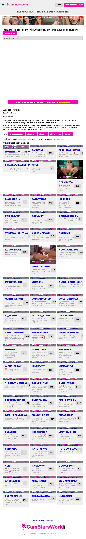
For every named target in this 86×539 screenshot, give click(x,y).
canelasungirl (68, 215)
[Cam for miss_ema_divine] (70, 146)
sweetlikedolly (68, 298)
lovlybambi (66, 315)
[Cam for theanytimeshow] (16, 379)
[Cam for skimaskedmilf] (70, 477)
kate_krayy (39, 448)
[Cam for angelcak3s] (16, 477)
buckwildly (12, 199)
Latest (52, 12)
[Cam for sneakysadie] (43, 329)
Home (19, 12)
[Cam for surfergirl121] (16, 492)
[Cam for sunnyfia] (16, 445)
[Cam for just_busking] (70, 428)
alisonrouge (13, 249)
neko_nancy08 (68, 249)
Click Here (7, 139)
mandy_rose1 (40, 415)
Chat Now (10, 33)
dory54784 (66, 182)
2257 (66, 533)
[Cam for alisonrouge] (16, 246)
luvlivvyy (38, 366)
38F (52, 419)
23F (24, 220)
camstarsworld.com (41, 533)
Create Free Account (74, 4)
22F (77, 203)
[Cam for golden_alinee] (43, 312)
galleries (21, 139)
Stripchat (60, 12)
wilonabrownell (70, 332)
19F (51, 286)
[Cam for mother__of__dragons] (16, 147)
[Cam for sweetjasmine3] (16, 329)
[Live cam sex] (17, 4)
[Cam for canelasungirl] (70, 212)
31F (52, 236)
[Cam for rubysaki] (16, 428)
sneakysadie (40, 332)
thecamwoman (41, 496)
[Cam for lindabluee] (70, 492)
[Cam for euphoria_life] (16, 278)
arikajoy (38, 215)
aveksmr (64, 232)
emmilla (10, 349)
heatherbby (39, 432)
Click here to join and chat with (43, 102)
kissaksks (38, 465)
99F (77, 236)
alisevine (37, 149)
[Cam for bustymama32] (43, 229)
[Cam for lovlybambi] (70, 312)
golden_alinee (41, 315)
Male (46, 12)
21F (26, 302)
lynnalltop (39, 349)
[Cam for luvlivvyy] (43, 362)
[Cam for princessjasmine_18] (16, 161)
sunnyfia (11, 448)
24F (77, 186)
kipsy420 (64, 199)
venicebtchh (67, 465)
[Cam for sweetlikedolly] (70, 295)
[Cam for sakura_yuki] (43, 379)
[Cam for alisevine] (43, 146)
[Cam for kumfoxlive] (70, 362)
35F (51, 387)
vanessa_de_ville (16, 232)
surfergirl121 (13, 496)
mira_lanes (39, 480)
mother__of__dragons (20, 151)
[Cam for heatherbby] (43, 428)
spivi (35, 165)
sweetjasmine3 (14, 332)
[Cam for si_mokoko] (16, 312)
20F (50, 153)
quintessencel (14, 298)
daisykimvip (12, 215)
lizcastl (37, 281)
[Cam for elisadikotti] (70, 411)
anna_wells (67, 383)
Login (59, 4)
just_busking (68, 432)
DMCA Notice (56, 533)
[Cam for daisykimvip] (16, 212)
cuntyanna (39, 400)
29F (24, 500)
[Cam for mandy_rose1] (43, 411)
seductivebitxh (15, 400)
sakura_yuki (40, 383)
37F (50, 203)
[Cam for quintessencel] (16, 295)
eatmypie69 (39, 199)
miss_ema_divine (69, 149)
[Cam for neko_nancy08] (70, 246)
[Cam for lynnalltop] (43, 345)
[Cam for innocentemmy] (43, 254)
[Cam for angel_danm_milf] (70, 278)
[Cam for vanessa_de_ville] (16, 229)
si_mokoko (12, 315)
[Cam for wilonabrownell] (70, 329)
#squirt (31, 134)
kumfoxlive (66, 366)
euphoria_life (14, 281)
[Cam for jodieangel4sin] (43, 295)
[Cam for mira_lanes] (43, 477)
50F (77, 370)
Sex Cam (49, 520)
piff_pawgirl (67, 400)
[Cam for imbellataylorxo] (16, 411)
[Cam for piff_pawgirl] (70, 396)
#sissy (68, 134)
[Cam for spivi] (43, 161)
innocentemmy (41, 266)
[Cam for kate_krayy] (43, 445)
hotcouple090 (68, 448)
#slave (42, 134)
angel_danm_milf (70, 281)
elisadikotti (66, 415)
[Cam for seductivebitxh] (16, 396)
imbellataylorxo (16, 415)
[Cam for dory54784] (70, 169)
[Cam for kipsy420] (70, 195)
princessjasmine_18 (17, 165)
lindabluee (65, 496)
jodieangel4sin (42, 298)
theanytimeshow (16, 383)
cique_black (13, 366)
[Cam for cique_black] (16, 362)
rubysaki (11, 432)
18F (81, 302)
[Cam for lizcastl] (43, 278)
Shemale (39, 12)
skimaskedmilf (68, 480)
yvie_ (8, 465)
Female (25, 12)
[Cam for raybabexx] (70, 345)
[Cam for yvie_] (16, 462)
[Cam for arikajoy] (43, 212)
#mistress (55, 134)
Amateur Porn (38, 520)
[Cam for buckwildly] (16, 195)
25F (24, 252)
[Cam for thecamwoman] (43, 492)
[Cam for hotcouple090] (70, 445)
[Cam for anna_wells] (70, 379)
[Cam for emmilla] (16, 345)
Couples (32, 12)
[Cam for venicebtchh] (70, 462)
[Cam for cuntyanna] (43, 396)
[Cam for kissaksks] (43, 462)
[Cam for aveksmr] (70, 229)
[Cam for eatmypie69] (43, 195)
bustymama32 (41, 232)
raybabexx (66, 349)
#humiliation (16, 134)
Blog (67, 12)
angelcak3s (12, 480)
